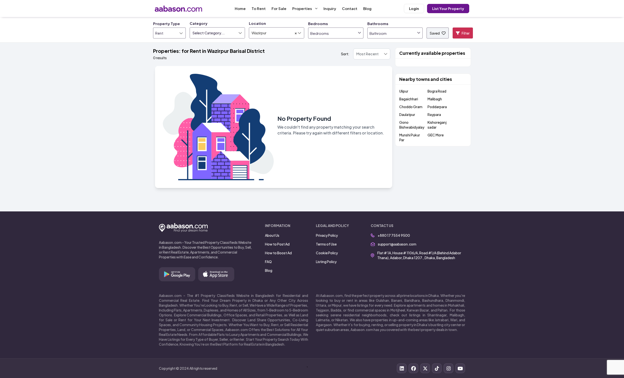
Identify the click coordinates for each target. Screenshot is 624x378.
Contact (349, 8)
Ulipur (403, 91)
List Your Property (448, 8)
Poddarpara (437, 106)
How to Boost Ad (278, 253)
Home (240, 8)
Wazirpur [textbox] (274, 32)
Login (414, 8)
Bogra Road (437, 91)
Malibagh (435, 99)
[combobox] (217, 33)
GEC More (436, 135)
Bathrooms (377, 23)
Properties (302, 8)
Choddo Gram (410, 106)
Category (198, 23)
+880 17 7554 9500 (394, 235)
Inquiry (329, 8)
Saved (435, 33)
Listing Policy (326, 261)
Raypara (434, 114)
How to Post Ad (277, 244)
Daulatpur (407, 114)
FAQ (268, 261)
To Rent (259, 8)
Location (257, 23)
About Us (272, 235)
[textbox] (217, 33)
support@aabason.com (397, 244)
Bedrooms (318, 23)
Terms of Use (326, 244)
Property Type (166, 23)
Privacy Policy (327, 235)
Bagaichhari (408, 99)
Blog (367, 8)
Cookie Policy (327, 253)
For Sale (279, 8)
